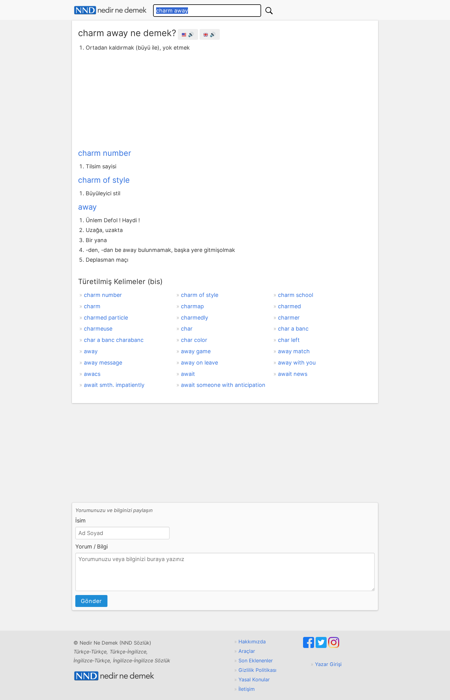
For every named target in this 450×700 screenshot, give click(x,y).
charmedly (194, 317)
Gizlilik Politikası (257, 670)
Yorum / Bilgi (91, 546)
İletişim (246, 689)
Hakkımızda (252, 641)
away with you (297, 362)
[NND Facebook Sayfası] (309, 646)
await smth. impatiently (114, 385)
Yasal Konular (254, 679)
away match (294, 351)
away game (196, 351)
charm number (104, 153)
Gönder (91, 601)
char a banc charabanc (114, 340)
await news (292, 374)
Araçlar (246, 651)
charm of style (104, 180)
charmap (192, 306)
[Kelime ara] (269, 11)
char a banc (293, 328)
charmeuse (98, 328)
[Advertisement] (225, 99)
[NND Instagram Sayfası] (333, 646)
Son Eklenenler (255, 660)
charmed (289, 306)
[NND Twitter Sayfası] (322, 646)
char (187, 328)
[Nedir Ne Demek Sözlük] (110, 10)
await (188, 374)
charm (92, 306)
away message (103, 362)
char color (194, 340)
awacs (92, 374)
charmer (289, 317)
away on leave (199, 362)
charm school (295, 295)
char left (289, 340)
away (87, 206)
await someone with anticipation (223, 385)
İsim (80, 520)
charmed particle (106, 317)
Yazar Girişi (328, 664)
